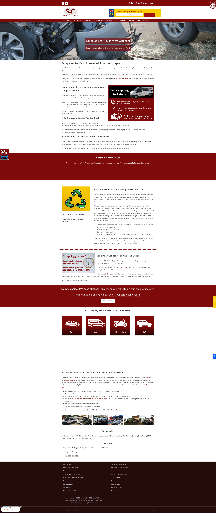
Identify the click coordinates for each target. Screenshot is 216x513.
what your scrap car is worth (125, 295)
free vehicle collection (78, 399)
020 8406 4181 (138, 3)
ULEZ (214, 356)
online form (124, 267)
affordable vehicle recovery (98, 399)
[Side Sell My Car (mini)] (4, 150)
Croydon (110, 274)
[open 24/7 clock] (213, 2)
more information (122, 79)
